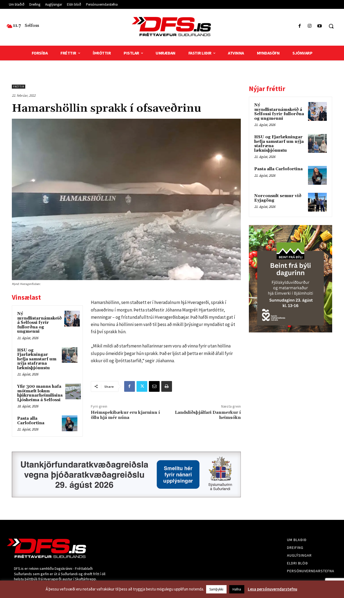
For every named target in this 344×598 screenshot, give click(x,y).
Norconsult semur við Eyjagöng (277, 198)
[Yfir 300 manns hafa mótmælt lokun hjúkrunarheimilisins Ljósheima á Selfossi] (73, 391)
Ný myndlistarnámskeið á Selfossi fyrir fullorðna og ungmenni (39, 322)
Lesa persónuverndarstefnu (272, 589)
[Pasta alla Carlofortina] (69, 423)
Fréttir (18, 86)
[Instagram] (309, 26)
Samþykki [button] (216, 589)
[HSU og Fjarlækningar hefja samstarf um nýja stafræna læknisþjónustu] (69, 355)
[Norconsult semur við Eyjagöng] (317, 202)
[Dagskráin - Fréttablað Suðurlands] (172, 26)
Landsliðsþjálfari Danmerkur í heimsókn (208, 415)
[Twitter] (142, 386)
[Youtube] (319, 26)
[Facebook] (299, 26)
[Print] (166, 386)
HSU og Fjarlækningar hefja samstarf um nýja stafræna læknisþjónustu (36, 359)
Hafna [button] (236, 589)
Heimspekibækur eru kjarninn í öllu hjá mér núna (125, 415)
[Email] (154, 386)
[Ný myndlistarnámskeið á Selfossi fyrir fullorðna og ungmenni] (72, 318)
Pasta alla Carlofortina (30, 421)
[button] (331, 26)
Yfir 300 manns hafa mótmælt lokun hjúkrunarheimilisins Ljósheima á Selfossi (40, 393)
